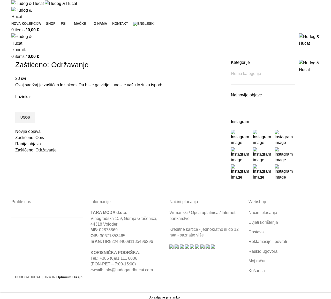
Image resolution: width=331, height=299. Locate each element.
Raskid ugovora (263, 251)
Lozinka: (23, 97)
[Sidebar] (6, 286)
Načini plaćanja (263, 212)
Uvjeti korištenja (263, 222)
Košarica (257, 271)
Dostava (256, 232)
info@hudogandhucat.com (128, 270)
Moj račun (258, 261)
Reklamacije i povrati (268, 241)
